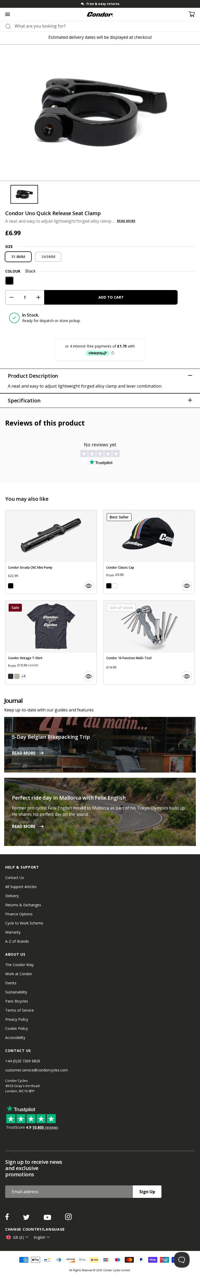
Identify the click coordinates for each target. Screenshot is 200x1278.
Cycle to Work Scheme (24, 923)
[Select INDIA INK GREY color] (10, 676)
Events (10, 982)
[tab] (100, 4)
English (39, 1237)
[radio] (18, 257)
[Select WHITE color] (115, 585)
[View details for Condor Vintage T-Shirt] (51, 642)
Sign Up (147, 1191)
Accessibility (15, 1037)
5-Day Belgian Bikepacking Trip (51, 736)
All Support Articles (21, 886)
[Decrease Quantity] (11, 297)
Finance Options (19, 913)
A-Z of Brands (17, 941)
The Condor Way (19, 964)
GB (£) (18, 1237)
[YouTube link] (48, 1218)
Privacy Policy (16, 1019)
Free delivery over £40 (103, 4)
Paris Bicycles (16, 1001)
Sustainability (16, 992)
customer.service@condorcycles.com (36, 1070)
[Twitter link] (27, 1218)
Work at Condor (18, 973)
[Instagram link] (68, 1218)
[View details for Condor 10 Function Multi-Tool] (149, 642)
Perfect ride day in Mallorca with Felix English (69, 797)
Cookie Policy (16, 1028)
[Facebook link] (7, 1218)
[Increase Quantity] (38, 297)
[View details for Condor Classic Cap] (149, 552)
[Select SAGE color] (17, 676)
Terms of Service (19, 1010)
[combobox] (105, 26)
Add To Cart (111, 297)
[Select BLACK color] (10, 585)
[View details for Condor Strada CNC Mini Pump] (51, 552)
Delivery (12, 895)
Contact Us (14, 877)
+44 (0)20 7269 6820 (22, 1060)
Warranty (13, 932)
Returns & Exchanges (23, 904)
